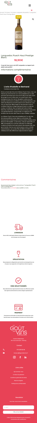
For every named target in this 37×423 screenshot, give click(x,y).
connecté (13, 188)
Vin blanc (7, 12)
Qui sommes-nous (18, 372)
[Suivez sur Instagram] (14, 357)
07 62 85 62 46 (21, 349)
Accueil (2, 12)
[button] (29, 5)
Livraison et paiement (18, 375)
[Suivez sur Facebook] (20, 357)
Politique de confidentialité (18, 384)
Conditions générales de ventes (18, 378)
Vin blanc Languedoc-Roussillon (20, 12)
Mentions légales (18, 381)
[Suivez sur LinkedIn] (25, 357)
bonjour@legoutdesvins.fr (21, 353)
